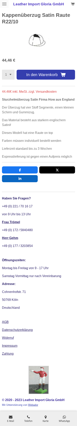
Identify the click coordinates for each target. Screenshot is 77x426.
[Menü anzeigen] (4, 4)
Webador (33, 404)
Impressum (9, 345)
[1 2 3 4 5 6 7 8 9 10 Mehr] (8, 75)
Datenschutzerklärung (17, 330)
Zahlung (8, 353)
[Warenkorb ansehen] (72, 4)
